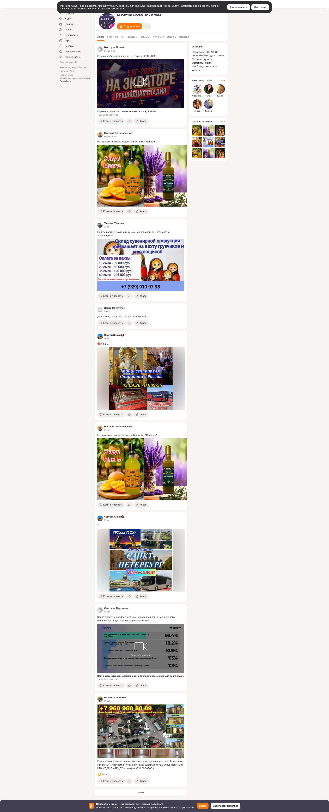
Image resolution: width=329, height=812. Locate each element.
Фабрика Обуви (200, 95)
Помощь (82, 67)
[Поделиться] (129, 121)
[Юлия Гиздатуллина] (220, 89)
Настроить (260, 7)
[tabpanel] (141, 415)
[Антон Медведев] (197, 104)
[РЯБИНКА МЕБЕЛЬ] (100, 699)
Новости (64, 71)
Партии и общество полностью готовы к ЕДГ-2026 (126, 111)
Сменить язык (66, 62)
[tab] (100, 36)
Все (223, 80)
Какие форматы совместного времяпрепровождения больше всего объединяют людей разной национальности (140, 675)
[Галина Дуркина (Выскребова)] (209, 104)
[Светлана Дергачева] (100, 610)
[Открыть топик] (141, 56)
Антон (197, 111)
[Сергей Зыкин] (100, 336)
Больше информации (111, 8)
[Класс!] (99, 774)
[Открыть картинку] (120, 176)
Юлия (208, 95)
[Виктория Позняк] (100, 49)
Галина (208, 111)
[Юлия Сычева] (209, 89)
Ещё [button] (72, 71)
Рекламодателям (68, 67)
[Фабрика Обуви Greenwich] (197, 89)
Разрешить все (238, 7)
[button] (129, 26)
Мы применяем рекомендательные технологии (75, 78)
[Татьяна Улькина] (100, 225)
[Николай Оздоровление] (100, 134)
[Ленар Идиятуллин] (100, 309)
